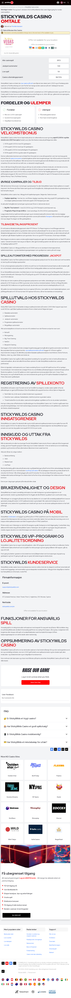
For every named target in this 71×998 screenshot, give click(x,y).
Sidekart (51, 952)
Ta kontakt (52, 941)
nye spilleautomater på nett (35, 350)
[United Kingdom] (3, 979)
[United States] (43, 984)
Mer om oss (52, 934)
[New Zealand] (16, 984)
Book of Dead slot (32, 947)
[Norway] (21, 984)
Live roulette (7, 938)
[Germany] (43, 979)
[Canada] (30, 979)
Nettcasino (13, 7)
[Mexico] (7, 984)
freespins (49, 216)
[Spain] (34, 984)
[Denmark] (39, 979)
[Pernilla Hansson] (2, 26)
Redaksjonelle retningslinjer (34, 939)
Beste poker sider (8, 934)
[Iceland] (52, 979)
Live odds (6, 945)
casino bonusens (15, 158)
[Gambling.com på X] (3, 965)
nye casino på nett (27, 83)
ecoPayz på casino (32, 471)
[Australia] (7, 979)
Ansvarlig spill (52, 949)
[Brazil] (25, 979)
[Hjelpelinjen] (22, 991)
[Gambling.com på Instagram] (14, 965)
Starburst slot (30, 943)
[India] (61, 979)
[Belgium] (16, 979)
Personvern (32, 972)
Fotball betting (31, 950)
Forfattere (52, 938)
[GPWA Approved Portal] (52, 991)
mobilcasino (12, 517)
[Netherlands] (12, 984)
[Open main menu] (3, 2)
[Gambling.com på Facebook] (10, 965)
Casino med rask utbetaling (34, 954)
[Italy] (3, 984)
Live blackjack (8, 941)
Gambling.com (4, 7)
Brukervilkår (22, 972)
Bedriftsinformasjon (54, 945)
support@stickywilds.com (10, 587)
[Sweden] (39, 984)
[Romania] (30, 984)
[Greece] (48, 979)
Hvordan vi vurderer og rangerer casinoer (33, 935)
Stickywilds (20, 7)
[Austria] (12, 979)
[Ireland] (66, 979)
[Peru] (25, 984)
